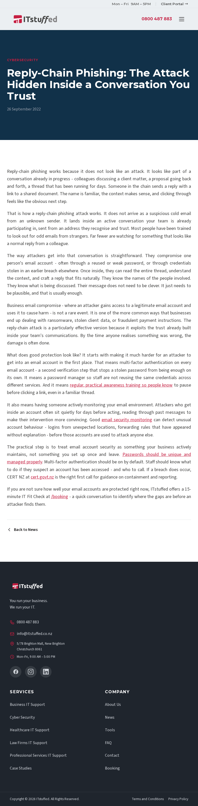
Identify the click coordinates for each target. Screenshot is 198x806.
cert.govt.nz (42, 477)
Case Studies (21, 768)
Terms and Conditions (148, 799)
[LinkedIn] (46, 672)
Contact (112, 755)
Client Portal (172, 4)
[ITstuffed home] (35, 19)
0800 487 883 (157, 18)
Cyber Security (22, 717)
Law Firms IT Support (28, 743)
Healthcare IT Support (30, 730)
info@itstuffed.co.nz (34, 633)
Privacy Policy (178, 799)
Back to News (26, 529)
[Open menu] (181, 19)
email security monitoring (127, 420)
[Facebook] (15, 672)
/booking (59, 496)
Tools (110, 730)
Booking (112, 768)
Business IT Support (27, 704)
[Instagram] (31, 672)
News (109, 717)
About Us (113, 704)
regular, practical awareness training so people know (121, 385)
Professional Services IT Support (38, 755)
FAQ (108, 743)
